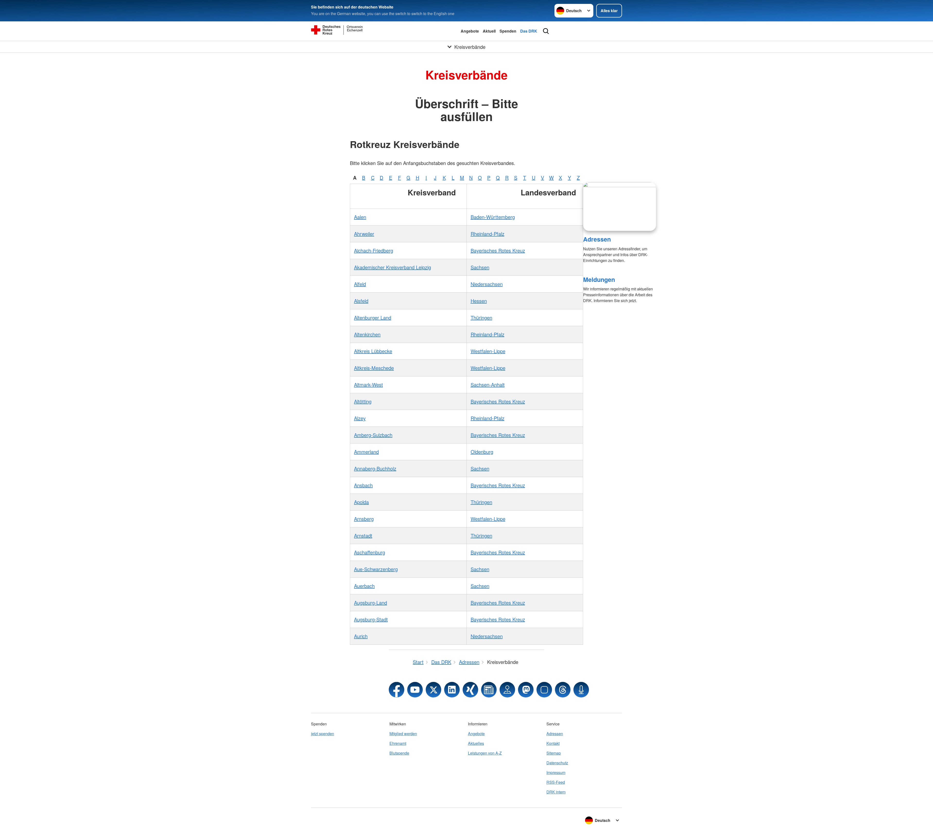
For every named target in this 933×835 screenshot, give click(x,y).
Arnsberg (364, 518)
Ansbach (363, 485)
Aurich (361, 636)
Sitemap (553, 753)
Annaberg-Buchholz (375, 468)
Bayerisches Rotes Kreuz (498, 250)
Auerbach (364, 585)
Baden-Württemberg (493, 216)
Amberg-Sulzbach (373, 434)
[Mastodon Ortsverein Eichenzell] (526, 689)
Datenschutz (557, 762)
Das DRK (528, 31)
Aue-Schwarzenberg (376, 569)
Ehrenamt (397, 743)
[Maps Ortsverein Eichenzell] (507, 689)
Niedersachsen (487, 283)
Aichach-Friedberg (373, 250)
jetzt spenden (322, 733)
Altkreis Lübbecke (373, 351)
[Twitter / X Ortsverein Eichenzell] (433, 689)
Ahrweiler (364, 233)
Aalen (360, 216)
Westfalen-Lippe (488, 351)
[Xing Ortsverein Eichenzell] (470, 689)
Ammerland (366, 451)
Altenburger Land (372, 317)
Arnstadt (363, 535)
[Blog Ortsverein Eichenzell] (489, 689)
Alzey (360, 418)
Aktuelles (476, 743)
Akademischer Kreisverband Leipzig (392, 267)
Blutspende (399, 753)
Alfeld (360, 283)
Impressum (555, 772)
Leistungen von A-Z (485, 753)
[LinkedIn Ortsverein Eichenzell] (452, 689)
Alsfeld (361, 300)
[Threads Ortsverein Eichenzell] (562, 689)
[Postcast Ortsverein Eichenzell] (581, 689)
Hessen (479, 300)
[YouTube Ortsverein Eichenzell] (415, 689)
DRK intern (556, 792)
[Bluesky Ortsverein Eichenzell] (544, 689)
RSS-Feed (555, 782)
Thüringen (481, 317)
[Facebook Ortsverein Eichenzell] (396, 689)
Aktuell (489, 31)
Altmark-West (368, 384)
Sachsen (480, 267)
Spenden (508, 31)
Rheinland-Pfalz (487, 233)
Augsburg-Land (370, 602)
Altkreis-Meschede (374, 367)
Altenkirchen (367, 334)
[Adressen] (619, 206)
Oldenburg (482, 451)
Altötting (362, 401)
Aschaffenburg (369, 552)
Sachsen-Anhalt (488, 384)
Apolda (361, 501)
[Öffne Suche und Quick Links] (546, 31)
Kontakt (553, 743)
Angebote (470, 31)
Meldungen (599, 279)
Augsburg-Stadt (371, 619)
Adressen (597, 239)
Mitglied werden (403, 733)
